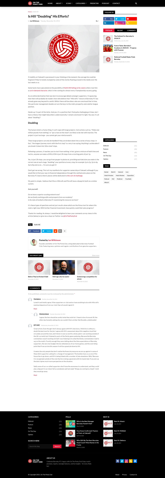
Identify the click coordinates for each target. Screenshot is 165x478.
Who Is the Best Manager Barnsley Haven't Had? (85, 422)
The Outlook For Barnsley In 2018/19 (124, 37)
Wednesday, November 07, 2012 (49, 325)
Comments (131, 30)
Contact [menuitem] (116, 3)
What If (106, 182)
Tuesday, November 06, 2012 (49, 299)
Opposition (130, 175)
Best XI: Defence (120, 440)
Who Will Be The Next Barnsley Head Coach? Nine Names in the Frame (88, 442)
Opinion (120, 159)
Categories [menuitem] (80, 3)
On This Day (120, 156)
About (117, 475)
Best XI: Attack (119, 421)
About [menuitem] (58, 3)
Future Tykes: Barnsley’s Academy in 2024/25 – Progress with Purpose (125, 48)
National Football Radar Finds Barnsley (124, 58)
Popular (109, 30)
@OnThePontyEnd (70, 216)
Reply (35, 309)
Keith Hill (35, 12)
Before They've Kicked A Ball (38, 277)
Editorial (120, 146)
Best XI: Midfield (120, 431)
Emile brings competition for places (87, 278)
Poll (113, 179)
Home (30, 12)
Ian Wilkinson (54, 240)
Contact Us (133, 475)
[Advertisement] (120, 100)
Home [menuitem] (50, 3)
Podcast (106, 179)
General (120, 172)
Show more (95, 255)
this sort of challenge (74, 176)
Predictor (120, 179)
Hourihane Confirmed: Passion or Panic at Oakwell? (87, 432)
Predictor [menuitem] (94, 3)
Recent (120, 30)
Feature (120, 149)
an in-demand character (38, 90)
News (120, 152)
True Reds (128, 179)
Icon (127, 172)
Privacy (124, 475)
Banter (106, 172)
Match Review (120, 175)
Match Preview (108, 175)
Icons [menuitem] (68, 3)
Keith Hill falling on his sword (74, 88)
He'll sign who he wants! (61, 277)
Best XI (113, 172)
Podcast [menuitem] (105, 3)
